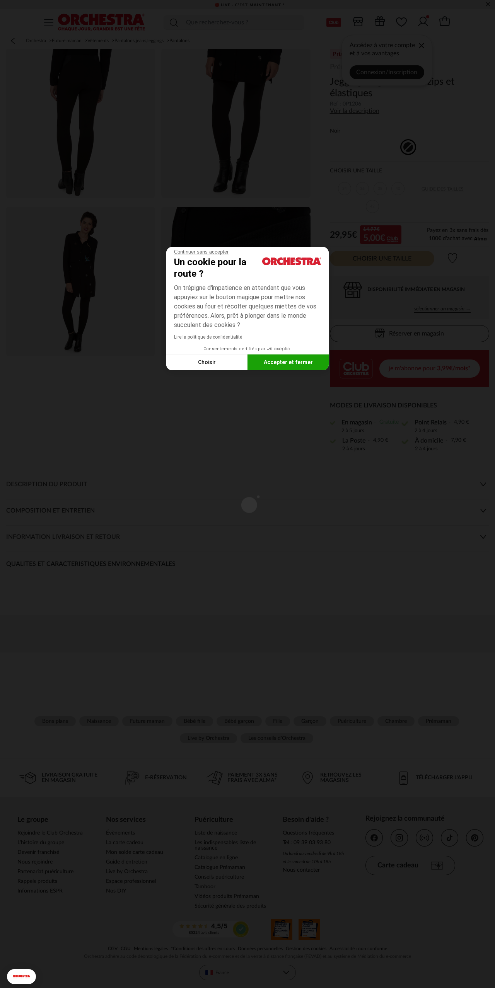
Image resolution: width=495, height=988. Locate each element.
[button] (21, 976)
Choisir (207, 362)
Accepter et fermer (288, 362)
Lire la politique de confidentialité (208, 337)
